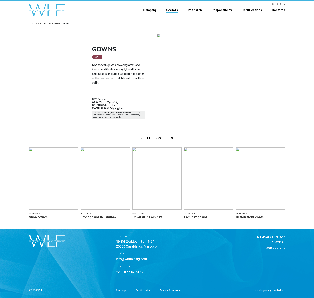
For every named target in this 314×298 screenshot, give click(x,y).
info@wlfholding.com (131, 259)
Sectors (172, 10)
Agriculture (275, 247)
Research (195, 10)
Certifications (252, 10)
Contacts (278, 10)
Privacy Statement (171, 290)
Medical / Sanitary (271, 236)
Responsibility (222, 10)
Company (149, 10)
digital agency (269, 290)
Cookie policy (143, 290)
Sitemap (121, 290)
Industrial (55, 24)
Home (32, 24)
